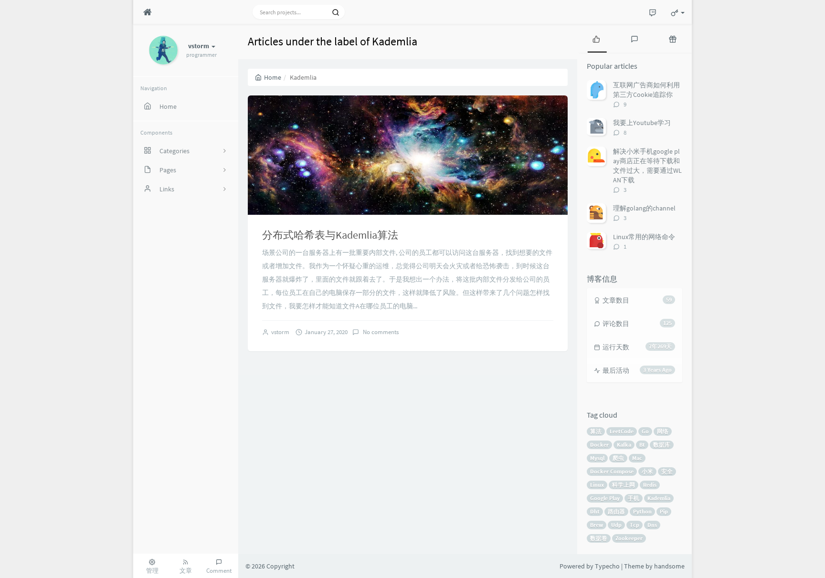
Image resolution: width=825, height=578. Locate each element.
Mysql (597, 458)
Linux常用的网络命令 (644, 236)
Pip (664, 511)
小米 (647, 471)
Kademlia (658, 498)
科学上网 (623, 484)
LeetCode (622, 431)
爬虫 (618, 458)
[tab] (596, 38)
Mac (637, 458)
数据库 (661, 444)
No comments (380, 332)
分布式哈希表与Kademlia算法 (330, 235)
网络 (662, 431)
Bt (642, 444)
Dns (652, 524)
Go (645, 431)
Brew (596, 524)
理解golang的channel (644, 208)
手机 (633, 498)
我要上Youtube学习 (642, 122)
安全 (667, 471)
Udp (616, 524)
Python (642, 511)
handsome (669, 566)
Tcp (634, 524)
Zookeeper (629, 538)
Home (272, 77)
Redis (649, 484)
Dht (595, 511)
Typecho (607, 566)
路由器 (616, 511)
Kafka (624, 444)
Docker (599, 444)
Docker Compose (612, 471)
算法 (596, 431)
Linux (597, 484)
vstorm (280, 332)
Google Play (605, 498)
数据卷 (598, 538)
